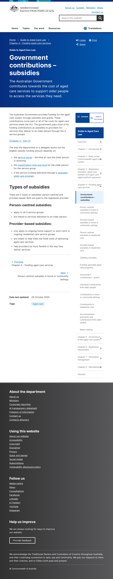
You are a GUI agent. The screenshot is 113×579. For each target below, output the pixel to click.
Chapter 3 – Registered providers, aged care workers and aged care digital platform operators (89, 173)
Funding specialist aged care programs (90, 266)
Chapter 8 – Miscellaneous (89, 367)
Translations (94, 28)
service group (25, 157)
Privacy (13, 451)
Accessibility (15, 440)
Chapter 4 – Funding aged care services (30, 43)
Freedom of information (21, 412)
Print (94, 40)
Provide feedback (22, 540)
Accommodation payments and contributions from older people (90, 318)
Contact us (97, 12)
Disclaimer (14, 447)
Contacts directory (19, 419)
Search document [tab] (98, 118)
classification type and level (32, 165)
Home (15, 28)
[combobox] (78, 18)
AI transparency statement (23, 408)
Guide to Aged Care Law (33, 39)
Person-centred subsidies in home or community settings (89, 210)
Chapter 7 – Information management (88, 358)
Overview (82, 142)
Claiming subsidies (88, 257)
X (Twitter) (14, 502)
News (100, 7)
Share (82, 44)
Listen (83, 40)
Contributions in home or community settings (90, 295)
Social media (16, 459)
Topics (26, 28)
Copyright (14, 444)
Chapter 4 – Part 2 (20, 140)
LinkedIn (13, 498)
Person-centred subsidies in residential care (90, 235)
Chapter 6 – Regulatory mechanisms (88, 348)
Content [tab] (84, 117)
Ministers (90, 7)
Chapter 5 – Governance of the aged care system (89, 338)
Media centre (16, 483)
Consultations (16, 491)
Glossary (81, 374)
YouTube (13, 506)
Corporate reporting (20, 404)
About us (69, 7)
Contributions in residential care (87, 305)
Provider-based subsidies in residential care (90, 248)
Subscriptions (16, 463)
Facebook (14, 495)
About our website (19, 436)
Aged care (38, 303)
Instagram (14, 510)
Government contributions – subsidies (87, 197)
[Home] (31, 8)
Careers (80, 7)
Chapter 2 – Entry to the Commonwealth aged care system (89, 159)
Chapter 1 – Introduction (88, 149)
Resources (54, 28)
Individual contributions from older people (90, 285)
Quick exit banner (18, 455)
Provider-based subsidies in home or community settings (89, 222)
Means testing (86, 329)
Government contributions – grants (89, 276)
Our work (39, 28)
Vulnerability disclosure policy (25, 467)
